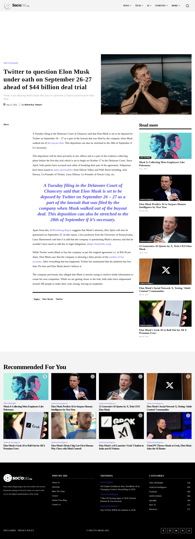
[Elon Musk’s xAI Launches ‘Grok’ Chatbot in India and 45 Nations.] (121, 425)
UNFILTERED (106, 482)
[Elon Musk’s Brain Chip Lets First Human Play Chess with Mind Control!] (73, 425)
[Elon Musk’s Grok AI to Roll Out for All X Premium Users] (165, 313)
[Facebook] (6, 131)
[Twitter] (6, 138)
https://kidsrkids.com (99, 244)
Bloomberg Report (62, 230)
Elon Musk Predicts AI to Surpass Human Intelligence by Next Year (162, 206)
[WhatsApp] (6, 151)
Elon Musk (47, 299)
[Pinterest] (6, 145)
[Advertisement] (97, 33)
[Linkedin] (176, 530)
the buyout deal (56, 143)
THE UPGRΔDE (10, 63)
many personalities (63, 169)
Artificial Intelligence (146, 199)
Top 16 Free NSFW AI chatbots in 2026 (118, 510)
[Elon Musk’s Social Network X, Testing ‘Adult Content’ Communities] (165, 272)
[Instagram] (169, 530)
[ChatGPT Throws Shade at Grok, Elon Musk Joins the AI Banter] (169, 425)
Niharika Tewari (33, 104)
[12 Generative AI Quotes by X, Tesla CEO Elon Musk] (165, 230)
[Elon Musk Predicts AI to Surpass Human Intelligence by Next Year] (165, 188)
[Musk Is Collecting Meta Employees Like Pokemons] (165, 146)
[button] (187, 6)
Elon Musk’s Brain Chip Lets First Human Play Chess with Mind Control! (72, 447)
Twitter (59, 299)
